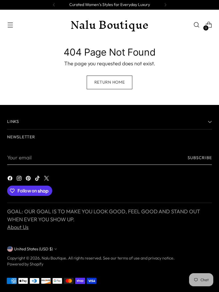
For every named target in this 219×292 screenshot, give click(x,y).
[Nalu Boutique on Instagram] (19, 179)
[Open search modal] (196, 25)
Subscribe (200, 157)
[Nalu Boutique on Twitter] (47, 179)
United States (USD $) (33, 249)
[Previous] (54, 5)
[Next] (165, 5)
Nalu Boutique (54, 258)
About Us (18, 227)
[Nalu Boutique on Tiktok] (38, 179)
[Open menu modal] (10, 25)
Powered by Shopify (25, 264)
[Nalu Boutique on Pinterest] (28, 179)
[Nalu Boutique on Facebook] (10, 179)
